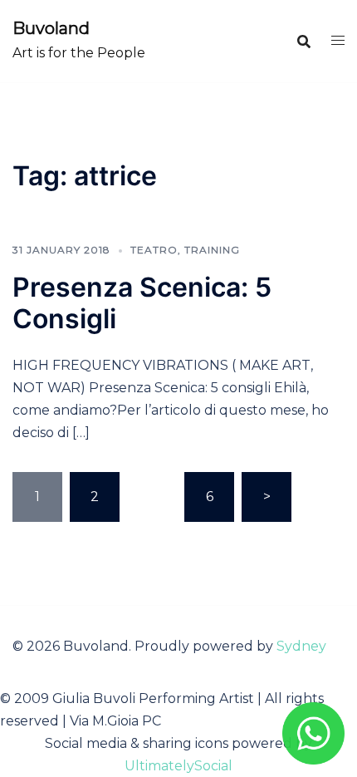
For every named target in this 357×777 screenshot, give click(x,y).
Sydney (301, 646)
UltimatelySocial (178, 766)
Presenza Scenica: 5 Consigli (141, 303)
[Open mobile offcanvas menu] (338, 41)
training (212, 249)
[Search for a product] (304, 41)
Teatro (154, 249)
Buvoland (51, 28)
